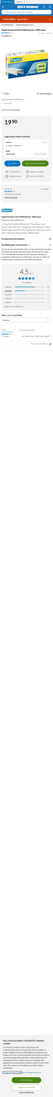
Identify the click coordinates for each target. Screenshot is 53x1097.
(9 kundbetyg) (6, 36)
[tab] (7, 2)
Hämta (14, 163)
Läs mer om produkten (10, 109)
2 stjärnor (8, 298)
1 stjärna (7, 302)
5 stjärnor (8, 287)
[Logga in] (44, 7)
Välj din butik (10, 154)
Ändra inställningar (26, 1092)
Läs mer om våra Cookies (12, 1072)
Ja (41, 336)
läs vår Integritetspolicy (31, 1072)
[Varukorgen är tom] (50, 7)
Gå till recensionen (11, 197)
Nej (46, 336)
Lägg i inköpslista (45, 93)
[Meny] (3, 7)
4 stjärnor (8, 291)
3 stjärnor (8, 295)
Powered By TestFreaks (39, 344)
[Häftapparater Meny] (15, 25)
